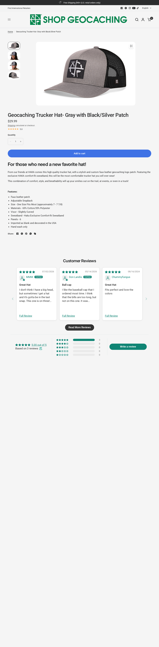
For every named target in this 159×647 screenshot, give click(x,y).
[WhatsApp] (30, 233)
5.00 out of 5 (39, 344)
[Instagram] (130, 8)
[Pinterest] (26, 233)
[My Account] (143, 19)
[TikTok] (138, 8)
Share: (11, 234)
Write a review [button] (128, 346)
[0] (148, 19)
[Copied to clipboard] (35, 233)
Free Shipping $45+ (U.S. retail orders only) (82, 3)
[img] (27, 272)
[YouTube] (134, 8)
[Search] (137, 19)
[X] (126, 8)
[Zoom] (131, 46)
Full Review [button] (25, 315)
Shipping (11, 125)
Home (10, 32)
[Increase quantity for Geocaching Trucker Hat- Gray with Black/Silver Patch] (20, 141)
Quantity (11, 135)
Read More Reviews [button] (79, 327)
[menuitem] (20, 8)
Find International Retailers (19, 8)
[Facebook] (122, 8)
